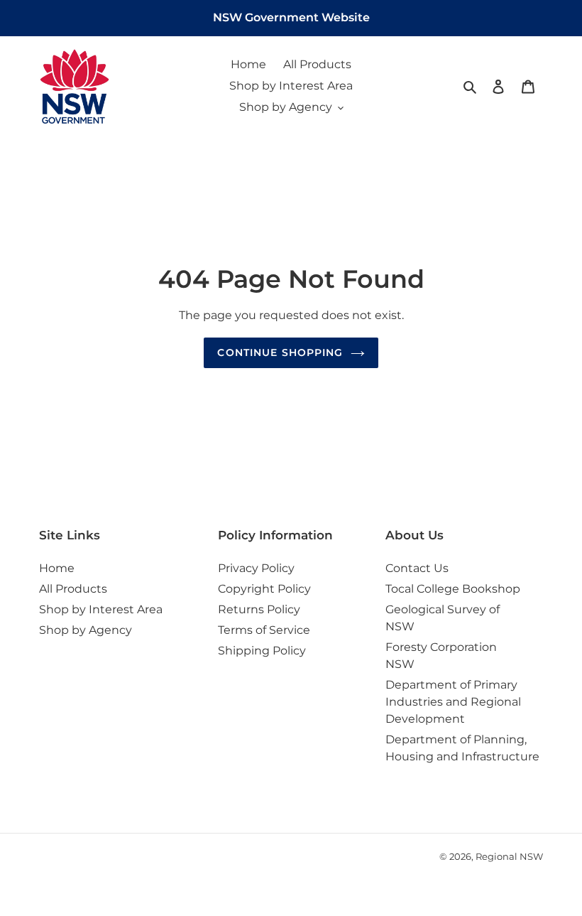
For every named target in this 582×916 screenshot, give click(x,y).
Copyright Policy (264, 589)
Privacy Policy (256, 568)
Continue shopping (280, 352)
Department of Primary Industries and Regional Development (453, 702)
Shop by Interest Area (101, 609)
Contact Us (417, 568)
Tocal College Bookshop (452, 589)
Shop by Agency (85, 630)
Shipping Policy (262, 650)
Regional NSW (509, 856)
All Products (73, 589)
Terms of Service (264, 630)
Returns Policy (259, 609)
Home (57, 568)
